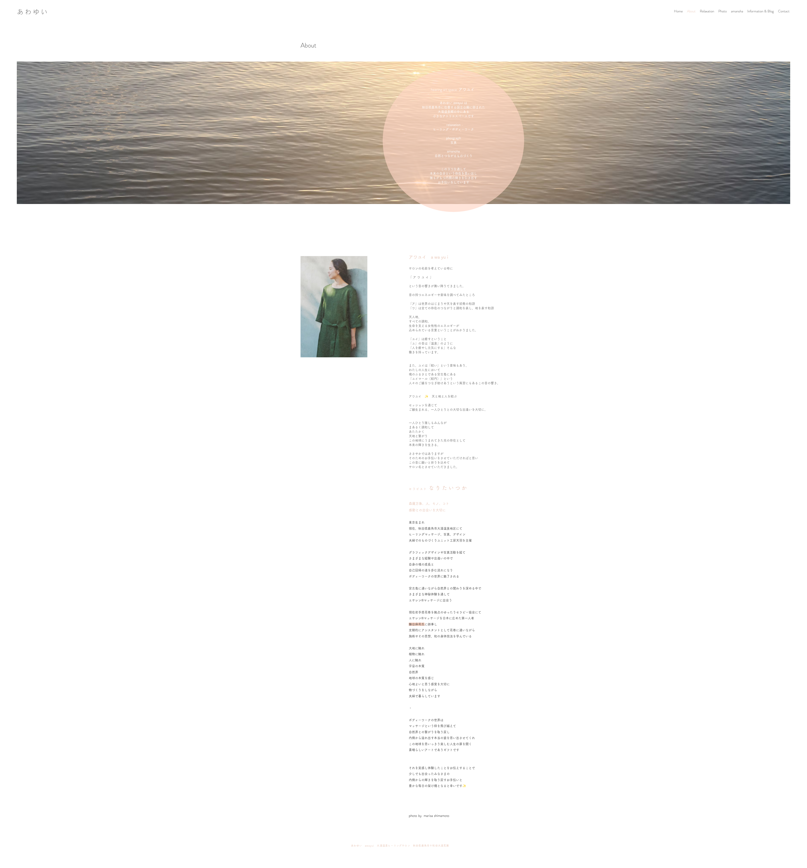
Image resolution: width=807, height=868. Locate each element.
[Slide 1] (404, 824)
